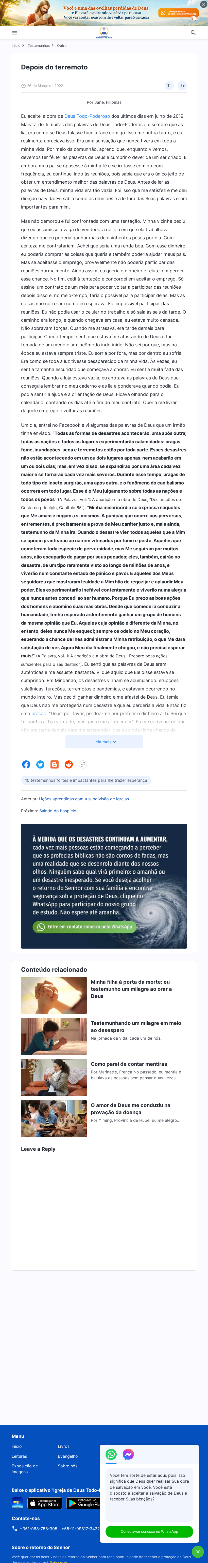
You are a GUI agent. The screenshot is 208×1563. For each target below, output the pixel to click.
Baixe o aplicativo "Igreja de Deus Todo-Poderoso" (67, 1490)
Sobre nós (67, 1465)
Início (16, 45)
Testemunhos (39, 45)
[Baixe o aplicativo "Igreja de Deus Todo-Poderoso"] (17, 1503)
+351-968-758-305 (38, 1528)
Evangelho (68, 1456)
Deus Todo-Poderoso (87, 116)
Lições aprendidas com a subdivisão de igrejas (84, 798)
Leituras (19, 1456)
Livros (64, 1446)
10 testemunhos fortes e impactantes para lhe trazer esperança (86, 780)
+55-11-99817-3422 (80, 1528)
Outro (61, 45)
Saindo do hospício (57, 810)
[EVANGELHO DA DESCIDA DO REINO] (104, 32)
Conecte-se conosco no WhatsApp (149, 1531)
